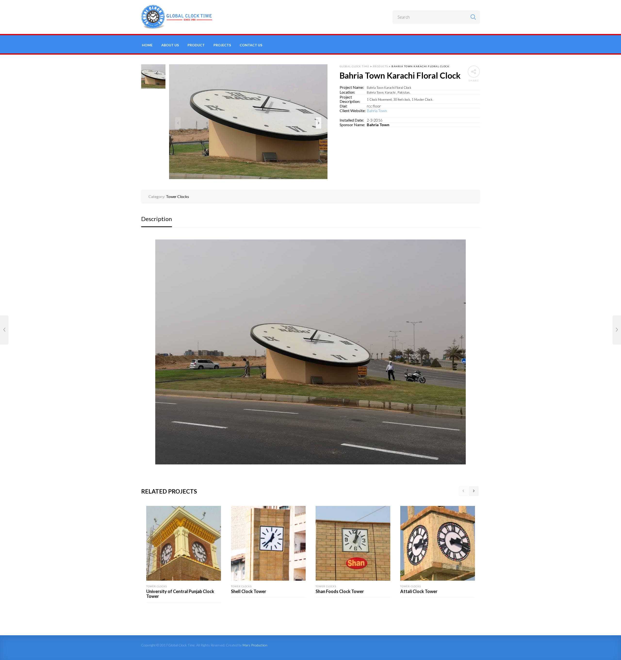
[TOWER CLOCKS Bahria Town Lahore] (617, 330)
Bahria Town (377, 110)
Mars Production (255, 645)
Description (156, 219)
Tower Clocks (177, 196)
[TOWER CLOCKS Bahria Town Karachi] (4, 330)
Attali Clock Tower (418, 591)
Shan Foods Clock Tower (340, 591)
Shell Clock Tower (248, 591)
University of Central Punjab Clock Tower (180, 594)
